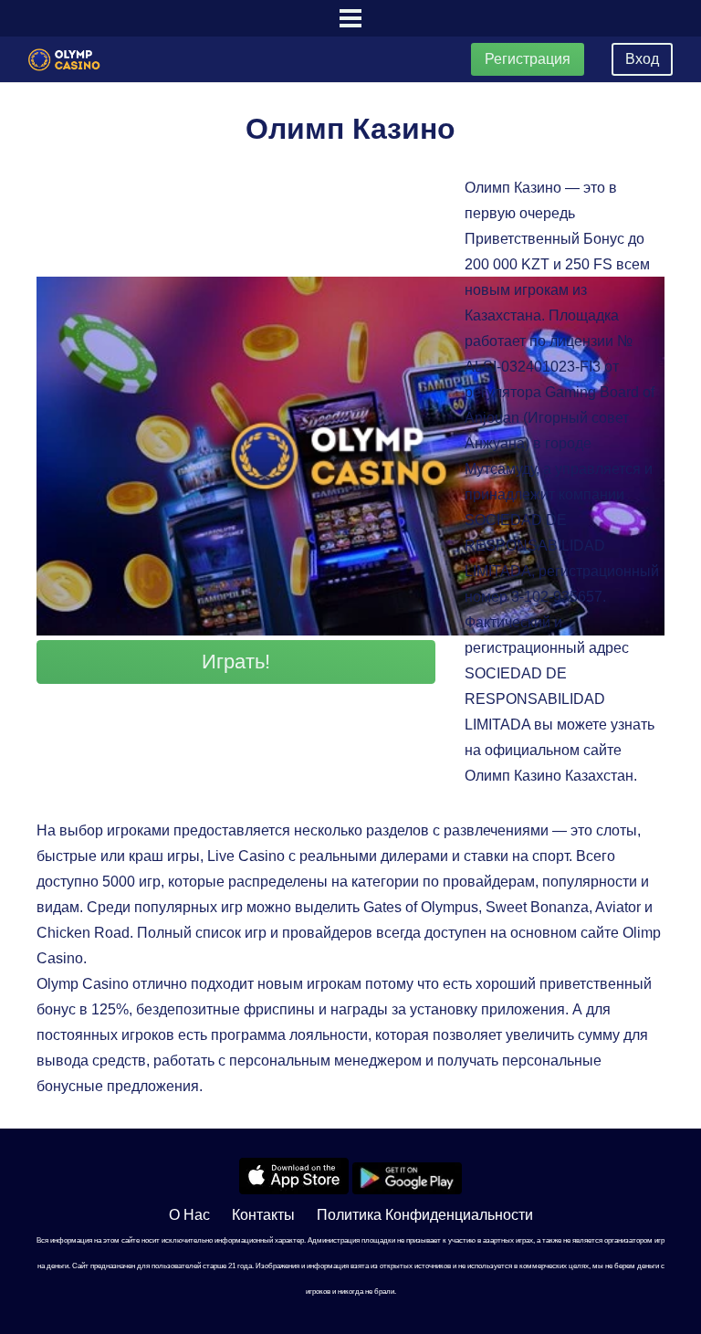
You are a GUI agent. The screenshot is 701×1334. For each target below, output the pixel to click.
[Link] (64, 59)
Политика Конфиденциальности (425, 1215)
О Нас (189, 1215)
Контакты (263, 1215)
